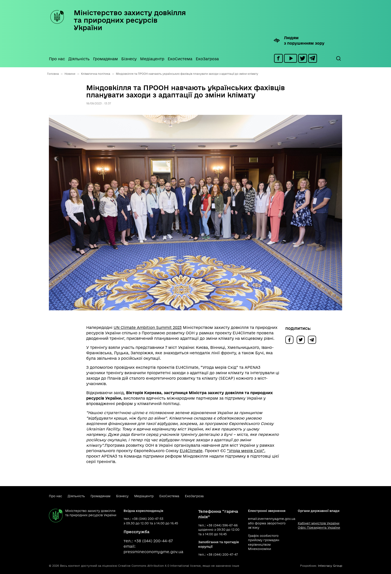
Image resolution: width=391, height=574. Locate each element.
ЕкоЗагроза (207, 59)
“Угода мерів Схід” (245, 451)
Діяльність (79, 59)
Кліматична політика (95, 73)
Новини (69, 73)
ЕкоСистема (180, 59)
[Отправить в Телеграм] (313, 339)
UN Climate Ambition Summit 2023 (148, 327)
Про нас (57, 59)
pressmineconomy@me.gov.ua (153, 552)
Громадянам (105, 59)
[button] (338, 58)
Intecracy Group (330, 565)
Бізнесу (129, 59)
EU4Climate (191, 451)
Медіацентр (152, 59)
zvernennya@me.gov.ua (276, 519)
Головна (53, 73)
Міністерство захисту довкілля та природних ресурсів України (130, 20)
